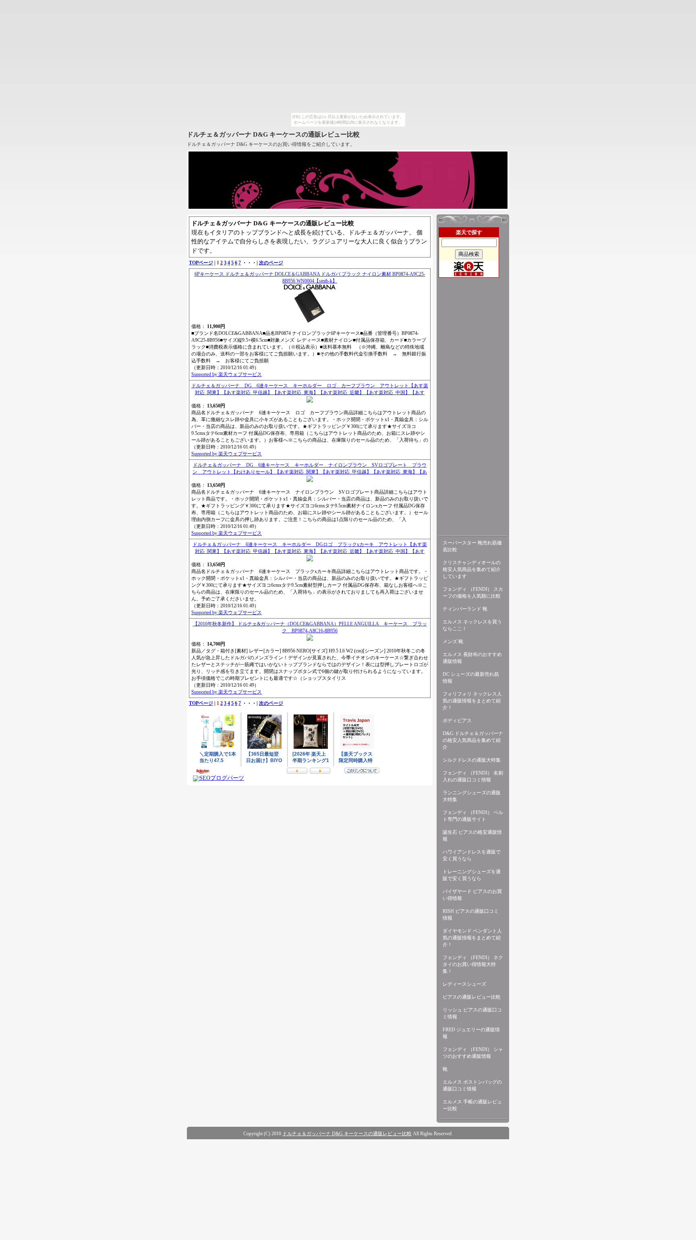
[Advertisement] (473, 404)
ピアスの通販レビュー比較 (472, 997)
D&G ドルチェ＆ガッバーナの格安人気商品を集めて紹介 (473, 740)
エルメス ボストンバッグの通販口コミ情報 (472, 1085)
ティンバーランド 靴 (465, 609)
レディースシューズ (464, 984)
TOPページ (201, 263)
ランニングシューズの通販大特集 (472, 796)
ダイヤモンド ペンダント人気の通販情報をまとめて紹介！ (472, 937)
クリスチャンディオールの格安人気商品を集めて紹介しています (472, 569)
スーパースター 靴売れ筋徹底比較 (472, 546)
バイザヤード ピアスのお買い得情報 (472, 895)
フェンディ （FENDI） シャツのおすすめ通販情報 (473, 1053)
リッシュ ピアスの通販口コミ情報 (472, 1013)
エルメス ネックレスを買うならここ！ (472, 625)
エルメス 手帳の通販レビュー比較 (472, 1105)
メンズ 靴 (453, 641)
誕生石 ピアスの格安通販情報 (472, 835)
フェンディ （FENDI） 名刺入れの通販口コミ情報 (473, 776)
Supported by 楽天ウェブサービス (226, 374)
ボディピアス (457, 720)
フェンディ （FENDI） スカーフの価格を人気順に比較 (473, 592)
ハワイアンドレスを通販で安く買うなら (472, 855)
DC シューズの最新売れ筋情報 (471, 677)
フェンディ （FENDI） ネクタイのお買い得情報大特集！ (473, 964)
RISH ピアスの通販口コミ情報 (471, 914)
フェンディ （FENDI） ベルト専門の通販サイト (473, 816)
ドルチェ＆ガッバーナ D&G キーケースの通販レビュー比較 (273, 134)
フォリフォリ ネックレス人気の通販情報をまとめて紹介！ (472, 700)
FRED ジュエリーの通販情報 (471, 1033)
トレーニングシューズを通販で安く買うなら (472, 875)
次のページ (271, 263)
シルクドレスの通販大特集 (472, 760)
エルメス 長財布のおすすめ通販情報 (472, 658)
